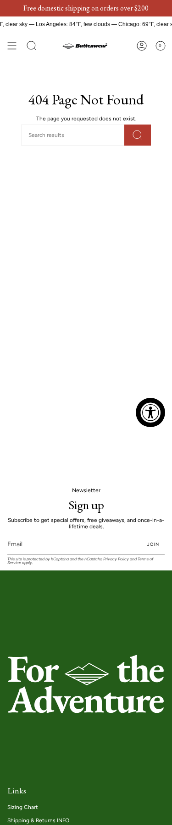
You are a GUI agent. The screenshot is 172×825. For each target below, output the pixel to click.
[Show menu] (12, 45)
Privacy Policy (116, 559)
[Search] (137, 135)
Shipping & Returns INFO (38, 820)
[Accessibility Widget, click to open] (150, 412)
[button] (31, 45)
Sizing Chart (22, 807)
